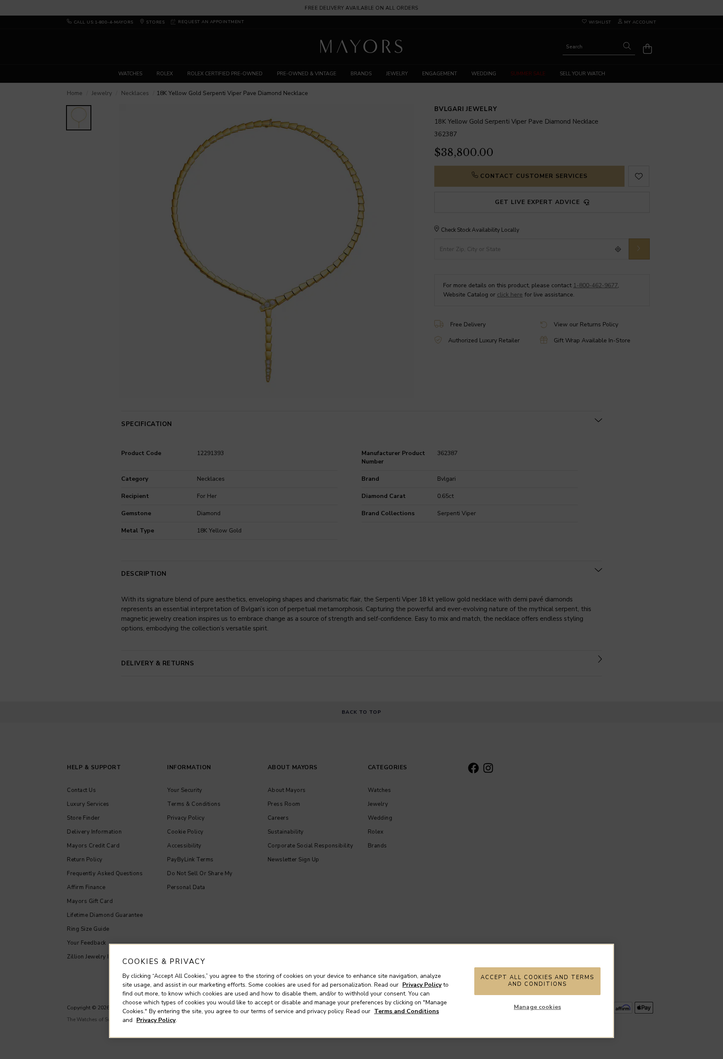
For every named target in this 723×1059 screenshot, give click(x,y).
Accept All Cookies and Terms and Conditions (537, 981)
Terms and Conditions (406, 1011)
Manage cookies (537, 1007)
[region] (361, 991)
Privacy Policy (421, 985)
